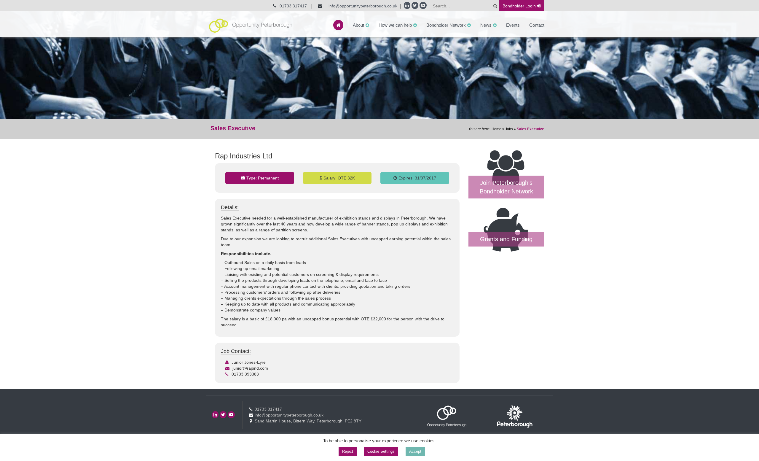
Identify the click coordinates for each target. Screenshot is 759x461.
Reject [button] (347, 451)
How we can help (395, 25)
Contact (536, 25)
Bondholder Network (446, 25)
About (358, 25)
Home (496, 129)
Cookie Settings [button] (381, 451)
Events (513, 25)
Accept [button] (415, 451)
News (486, 25)
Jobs (509, 129)
